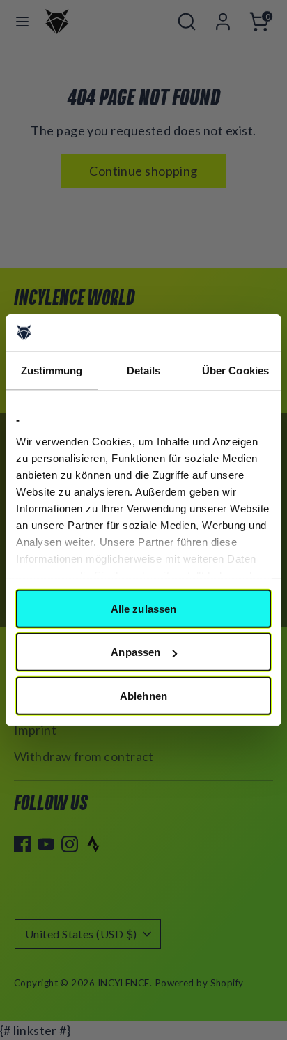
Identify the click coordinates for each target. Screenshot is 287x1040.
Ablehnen (143, 695)
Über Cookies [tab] (235, 370)
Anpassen (135, 652)
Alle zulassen (143, 608)
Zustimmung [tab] (52, 370)
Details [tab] (144, 370)
